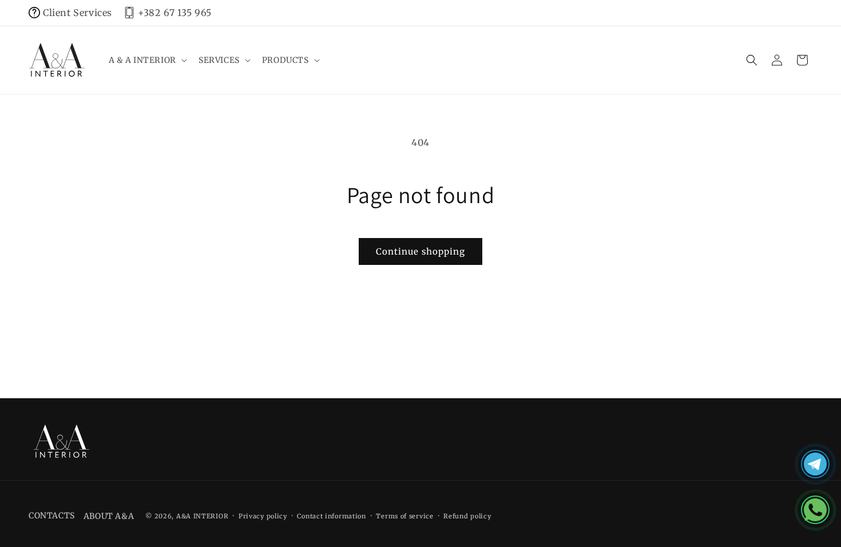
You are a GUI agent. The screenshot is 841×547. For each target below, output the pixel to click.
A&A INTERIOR (202, 516)
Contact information (331, 516)
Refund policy (467, 516)
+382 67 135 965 (175, 12)
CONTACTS (52, 515)
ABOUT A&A (109, 516)
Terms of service (404, 516)
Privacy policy (263, 516)
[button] (147, 60)
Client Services (77, 12)
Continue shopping (420, 251)
